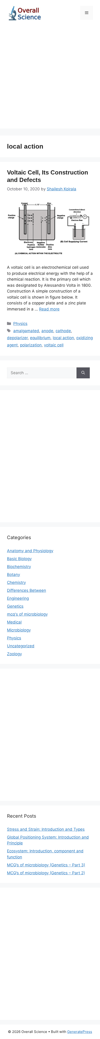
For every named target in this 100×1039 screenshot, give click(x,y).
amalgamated (26, 330)
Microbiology (19, 630)
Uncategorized (20, 646)
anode (47, 330)
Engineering (18, 598)
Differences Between (26, 590)
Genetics (15, 606)
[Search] (83, 373)
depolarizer (17, 337)
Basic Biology (19, 558)
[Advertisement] (50, 78)
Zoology (14, 654)
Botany (13, 574)
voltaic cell (53, 345)
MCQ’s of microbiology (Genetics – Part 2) (46, 873)
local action (63, 337)
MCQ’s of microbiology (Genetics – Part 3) (46, 865)
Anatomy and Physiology (30, 550)
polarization (31, 345)
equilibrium (40, 337)
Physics (20, 323)
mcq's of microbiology (27, 614)
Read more (49, 309)
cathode (63, 330)
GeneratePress (79, 1031)
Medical (14, 622)
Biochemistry (19, 566)
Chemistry (16, 582)
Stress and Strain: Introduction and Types (46, 829)
